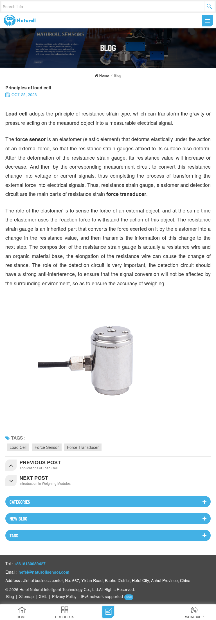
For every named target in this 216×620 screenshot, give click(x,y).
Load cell (18, 447)
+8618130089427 (30, 563)
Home (104, 75)
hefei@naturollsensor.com (44, 572)
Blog (117, 75)
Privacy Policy (64, 596)
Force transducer (83, 447)
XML (43, 596)
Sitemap (26, 596)
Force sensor (47, 447)
